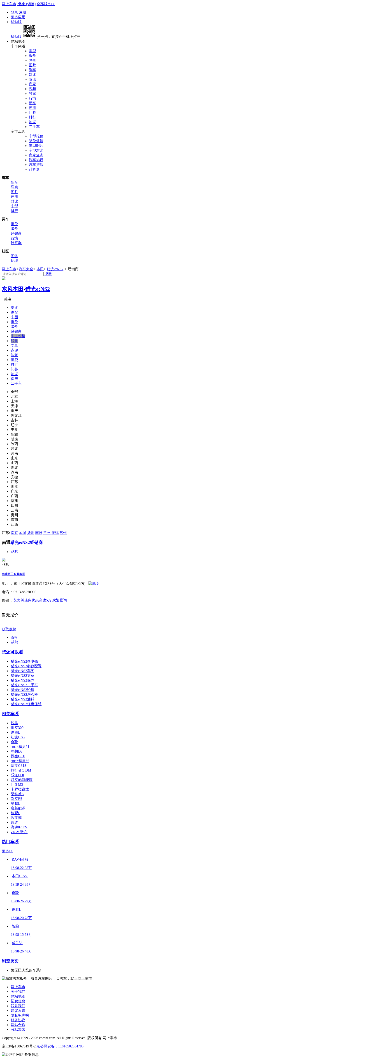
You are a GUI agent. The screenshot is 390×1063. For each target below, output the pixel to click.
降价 (32, 60)
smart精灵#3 (20, 761)
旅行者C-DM (21, 770)
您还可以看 (12, 651)
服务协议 (18, 1020)
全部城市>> (46, 4)
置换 (14, 637)
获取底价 (9, 629)
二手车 (34, 127)
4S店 (14, 552)
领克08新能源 (21, 780)
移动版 (16, 22)
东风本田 (12, 289)
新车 (32, 103)
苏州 (63, 533)
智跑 (15, 926)
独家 (32, 93)
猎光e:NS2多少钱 (24, 661)
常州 (47, 533)
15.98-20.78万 (21, 918)
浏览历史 (10, 961)
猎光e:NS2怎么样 (24, 694)
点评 (14, 350)
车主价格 (18, 336)
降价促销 (36, 141)
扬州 (30, 533)
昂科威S (17, 794)
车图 (14, 317)
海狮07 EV (19, 827)
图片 (32, 65)
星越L (15, 803)
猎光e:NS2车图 (22, 671)
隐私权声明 (20, 1015)
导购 (14, 187)
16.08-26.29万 (21, 901)
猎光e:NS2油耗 (22, 699)
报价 (32, 56)
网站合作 (18, 1025)
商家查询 (36, 155)
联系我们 (18, 1006)
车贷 (14, 360)
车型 (32, 51)
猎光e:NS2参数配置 (26, 666)
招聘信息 (18, 1001)
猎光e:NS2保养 (22, 680)
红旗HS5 (18, 737)
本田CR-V (20, 876)
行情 (32, 98)
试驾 (14, 642)
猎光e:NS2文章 (22, 675)
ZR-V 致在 (19, 832)
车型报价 (36, 136)
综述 (14, 308)
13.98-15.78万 (21, 934)
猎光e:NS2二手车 (24, 685)
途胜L (15, 732)
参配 (14, 312)
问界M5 (17, 784)
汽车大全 (26, 269)
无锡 (55, 533)
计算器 (34, 169)
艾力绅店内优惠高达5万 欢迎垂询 (40, 600)
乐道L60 (17, 775)
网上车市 (9, 4)
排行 (32, 117)
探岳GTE (18, 756)
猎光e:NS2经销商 (26, 542)
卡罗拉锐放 (20, 789)
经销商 (16, 233)
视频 (32, 89)
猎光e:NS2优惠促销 (26, 704)
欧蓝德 (16, 818)
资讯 (32, 79)
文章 (14, 345)
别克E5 (16, 799)
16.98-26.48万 (21, 951)
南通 (38, 533)
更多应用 (18, 17)
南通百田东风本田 (13, 574)
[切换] (31, 4)
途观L (15, 813)
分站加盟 (18, 1029)
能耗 (14, 355)
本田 (40, 269)
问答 (32, 112)
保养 (14, 379)
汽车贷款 (36, 164)
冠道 (14, 822)
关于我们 (18, 992)
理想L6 (16, 751)
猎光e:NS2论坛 (22, 690)
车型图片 (36, 146)
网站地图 (18, 996)
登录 (15, 12)
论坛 (32, 122)
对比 (32, 74)
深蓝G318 (18, 765)
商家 (32, 84)
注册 (22, 12)
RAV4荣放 (20, 859)
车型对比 (36, 150)
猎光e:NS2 (55, 269)
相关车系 (10, 713)
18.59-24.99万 (21, 884)
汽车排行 (36, 160)
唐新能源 (18, 808)
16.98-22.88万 (21, 868)
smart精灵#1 (20, 747)
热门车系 (10, 841)
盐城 (22, 533)
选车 (32, 70)
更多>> (7, 851)
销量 (14, 341)
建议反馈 (18, 1010)
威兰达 (17, 943)
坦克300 (17, 728)
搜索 (48, 274)
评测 (32, 108)
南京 (14, 533)
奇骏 (14, 742)
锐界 (14, 723)
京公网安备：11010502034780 (60, 1046)
